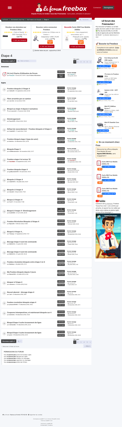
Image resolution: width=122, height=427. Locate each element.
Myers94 (11, 223)
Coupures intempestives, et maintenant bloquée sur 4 (29, 312)
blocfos (11, 141)
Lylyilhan (72, 283)
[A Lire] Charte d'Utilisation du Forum (22, 73)
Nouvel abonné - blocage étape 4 (20, 292)
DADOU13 (12, 244)
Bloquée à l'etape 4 (15, 190)
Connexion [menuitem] (97, 8)
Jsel (10, 294)
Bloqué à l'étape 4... (15, 232)
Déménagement (13, 119)
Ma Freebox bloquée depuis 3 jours (21, 272)
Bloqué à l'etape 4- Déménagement (21, 211)
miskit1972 (12, 181)
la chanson (109, 204)
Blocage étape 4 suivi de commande (22, 242)
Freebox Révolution (35, 75)
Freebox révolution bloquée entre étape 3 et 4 (26, 262)
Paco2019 (12, 121)
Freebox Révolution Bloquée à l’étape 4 (23, 222)
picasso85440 (13, 304)
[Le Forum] (61, 7)
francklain (12, 161)
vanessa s (12, 284)
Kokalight (72, 109)
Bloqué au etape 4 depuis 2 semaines (22, 109)
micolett (11, 192)
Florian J (72, 303)
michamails (12, 324)
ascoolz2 (13, 111)
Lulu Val (11, 101)
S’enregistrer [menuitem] (108, 8)
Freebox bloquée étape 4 (17, 169)
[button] (10, 8)
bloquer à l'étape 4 (14, 282)
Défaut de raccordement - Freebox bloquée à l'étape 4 (29, 129)
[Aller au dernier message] (75, 74)
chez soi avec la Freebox (108, 50)
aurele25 (72, 232)
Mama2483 (12, 274)
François (11, 75)
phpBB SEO (49, 423)
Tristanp (11, 234)
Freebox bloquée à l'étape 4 (18, 89)
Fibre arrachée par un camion (19, 99)
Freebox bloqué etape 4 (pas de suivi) (22, 139)
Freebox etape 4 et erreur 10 (18, 159)
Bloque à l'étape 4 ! (15, 200)
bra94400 (12, 213)
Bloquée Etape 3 (14, 149)
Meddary (11, 264)
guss (71, 323)
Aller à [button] (87, 346)
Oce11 (11, 202)
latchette (11, 314)
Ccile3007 (12, 131)
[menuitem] (35, 414)
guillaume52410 (13, 171)
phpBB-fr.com (49, 420)
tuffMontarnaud (14, 151)
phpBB (41, 418)
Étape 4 (6, 56)
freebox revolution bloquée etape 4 (21, 302)
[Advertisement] (46, 388)
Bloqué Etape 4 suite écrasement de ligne (24, 323)
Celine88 (11, 91)
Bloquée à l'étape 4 (15, 180)
